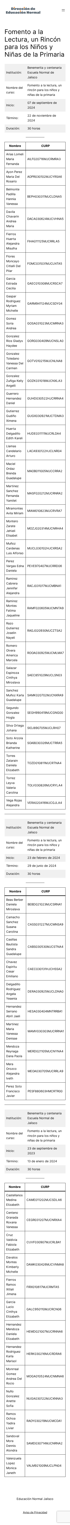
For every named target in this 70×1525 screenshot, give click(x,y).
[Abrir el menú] (63, 10)
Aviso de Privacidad (35, 1512)
